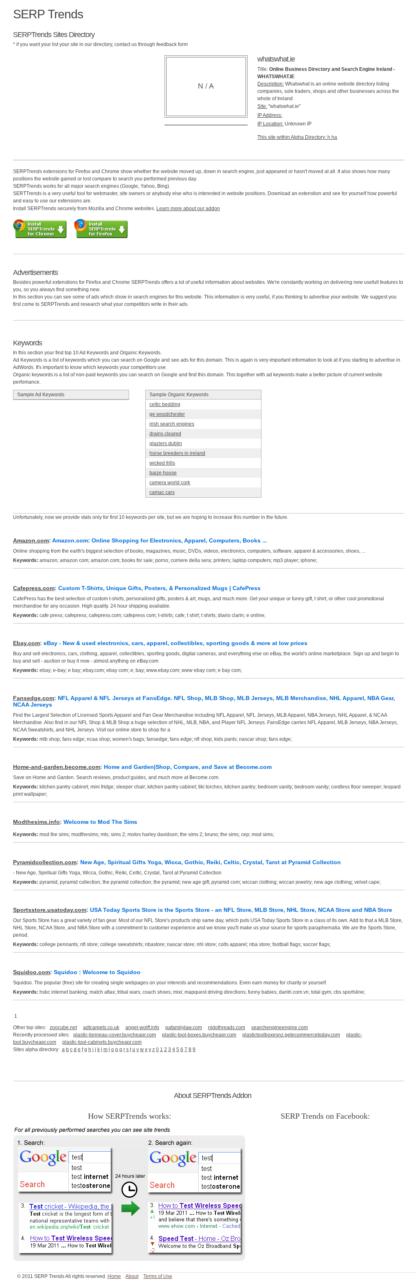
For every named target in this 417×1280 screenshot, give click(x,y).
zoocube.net (63, 1027)
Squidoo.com (31, 972)
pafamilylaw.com (183, 1027)
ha (334, 137)
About (131, 1276)
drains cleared (165, 434)
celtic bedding (164, 404)
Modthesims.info (36, 822)
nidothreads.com (226, 1027)
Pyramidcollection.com (45, 862)
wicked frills (162, 463)
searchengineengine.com (279, 1027)
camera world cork (169, 482)
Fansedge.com (33, 698)
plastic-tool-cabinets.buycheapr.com (102, 1042)
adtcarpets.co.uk (101, 1027)
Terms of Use (157, 1276)
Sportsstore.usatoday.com (49, 910)
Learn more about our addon (188, 208)
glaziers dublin (165, 443)
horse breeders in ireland (177, 453)
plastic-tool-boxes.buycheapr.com (199, 1035)
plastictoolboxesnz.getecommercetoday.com (291, 1035)
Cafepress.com (34, 588)
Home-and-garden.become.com (56, 767)
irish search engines (171, 424)
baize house (163, 473)
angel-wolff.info (142, 1027)
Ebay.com (26, 643)
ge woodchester (167, 414)
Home (114, 1276)
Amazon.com (31, 540)
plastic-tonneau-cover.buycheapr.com (114, 1035)
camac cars (162, 492)
